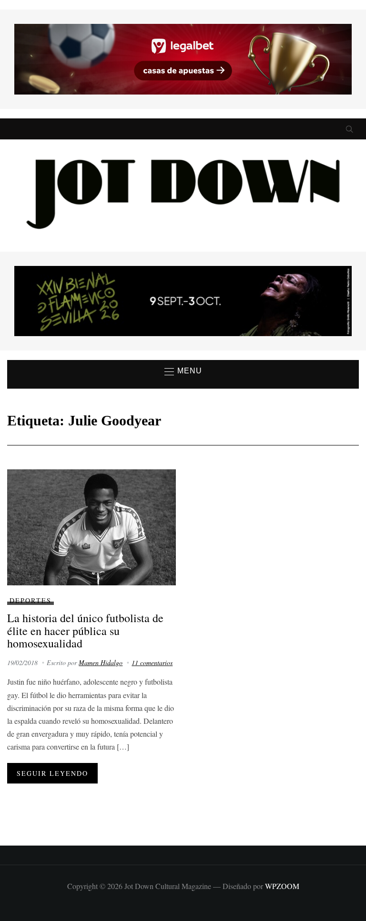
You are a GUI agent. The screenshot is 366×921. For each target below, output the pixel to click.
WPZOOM (282, 886)
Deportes (30, 600)
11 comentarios (152, 662)
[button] (183, 371)
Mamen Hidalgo (100, 662)
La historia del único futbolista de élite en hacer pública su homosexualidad (85, 630)
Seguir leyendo (52, 773)
